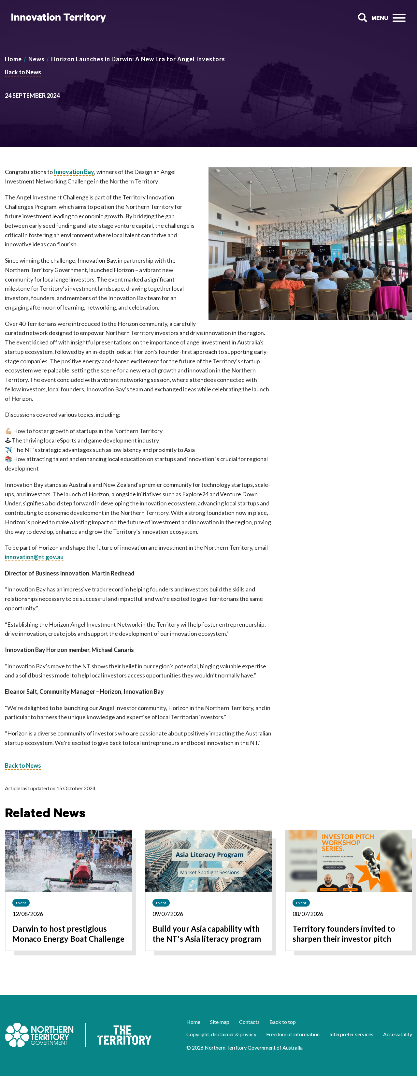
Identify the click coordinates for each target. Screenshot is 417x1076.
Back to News (23, 72)
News (36, 59)
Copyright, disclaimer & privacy (221, 1034)
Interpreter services (351, 1034)
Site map (219, 1022)
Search (362, 17)
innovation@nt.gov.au (34, 556)
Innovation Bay (74, 171)
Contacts (249, 1022)
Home (13, 59)
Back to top (282, 1022)
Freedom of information (293, 1034)
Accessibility (397, 1034)
